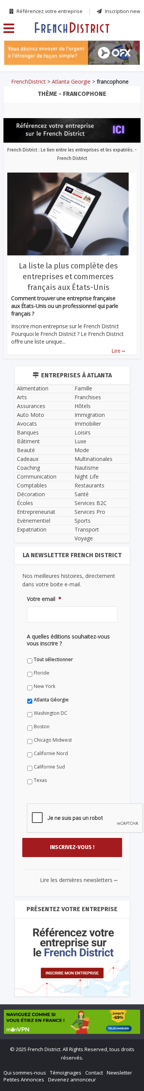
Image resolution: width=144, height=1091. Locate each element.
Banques (28, 432)
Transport (86, 529)
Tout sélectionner (53, 659)
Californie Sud (49, 767)
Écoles (25, 503)
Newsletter (119, 1072)
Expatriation (31, 529)
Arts (22, 397)
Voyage (83, 538)
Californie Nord (51, 753)
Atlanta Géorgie (51, 699)
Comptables (32, 485)
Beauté (26, 450)
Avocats (27, 423)
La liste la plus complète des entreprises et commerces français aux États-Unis (68, 276)
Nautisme (86, 467)
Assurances (31, 406)
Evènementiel (33, 520)
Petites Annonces (23, 1079)
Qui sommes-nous (24, 1072)
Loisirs (82, 432)
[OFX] (72, 53)
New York (44, 686)
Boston (42, 726)
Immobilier (87, 423)
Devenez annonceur (72, 1079)
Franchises (87, 397)
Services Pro (89, 511)
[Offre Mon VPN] (72, 1022)
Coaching (28, 467)
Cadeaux (27, 458)
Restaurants (89, 485)
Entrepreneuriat (36, 511)
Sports (82, 520)
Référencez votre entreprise (49, 11)
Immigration (89, 414)
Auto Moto (30, 414)
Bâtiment (28, 441)
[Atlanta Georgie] (72, 27)
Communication (36, 476)
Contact (94, 1072)
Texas (40, 780)
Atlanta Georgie (71, 81)
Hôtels (82, 406)
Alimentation (32, 388)
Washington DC (50, 713)
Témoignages (65, 1072)
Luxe (80, 441)
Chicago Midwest (53, 740)
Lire (118, 350)
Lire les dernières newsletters (79, 880)
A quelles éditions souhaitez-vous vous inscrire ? (68, 640)
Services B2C (90, 503)
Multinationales (93, 458)
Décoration (31, 494)
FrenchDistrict (28, 81)
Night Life (86, 476)
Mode (81, 450)
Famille (83, 388)
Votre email (44, 599)
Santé (81, 494)
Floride (42, 673)
